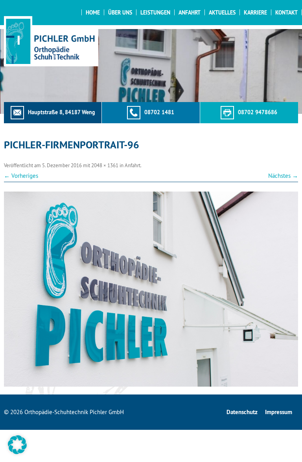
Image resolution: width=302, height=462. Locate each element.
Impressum (278, 412)
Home (93, 12)
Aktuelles (222, 12)
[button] (17, 444)
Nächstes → (283, 175)
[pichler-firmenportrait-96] (151, 289)
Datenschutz (242, 412)
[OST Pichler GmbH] (51, 41)
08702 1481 (159, 112)
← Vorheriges (21, 175)
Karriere (255, 12)
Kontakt (286, 12)
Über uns (120, 12)
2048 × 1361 (104, 165)
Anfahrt (190, 12)
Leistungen (155, 12)
